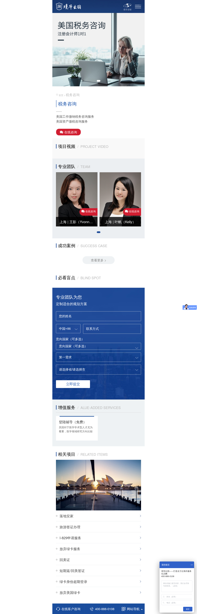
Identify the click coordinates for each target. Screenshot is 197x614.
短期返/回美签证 (72, 570)
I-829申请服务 (70, 537)
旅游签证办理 (70, 526)
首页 (61, 95)
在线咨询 (70, 132)
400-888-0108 (104, 609)
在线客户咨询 (70, 609)
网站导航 (133, 609)
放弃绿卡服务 (70, 548)
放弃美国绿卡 (70, 592)
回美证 (65, 559)
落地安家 (66, 515)
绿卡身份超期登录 (73, 581)
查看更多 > (98, 260)
